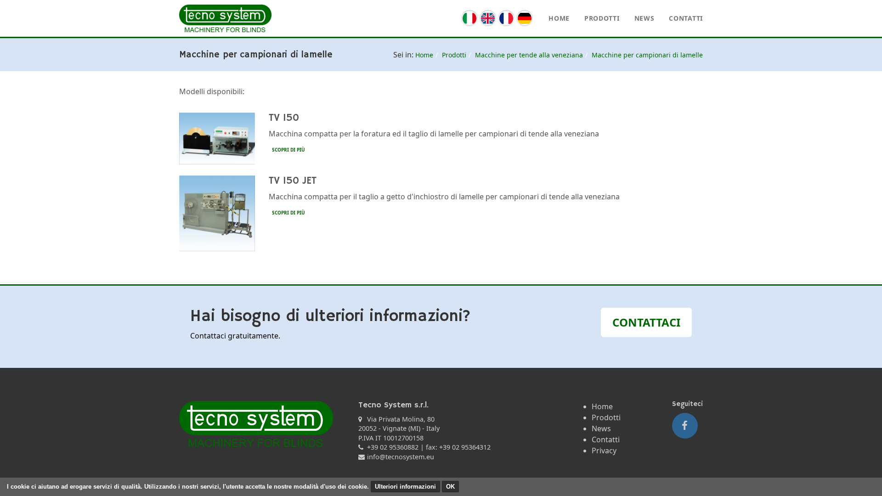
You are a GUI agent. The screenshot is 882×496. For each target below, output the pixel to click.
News (644, 18)
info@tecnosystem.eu (400, 456)
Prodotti (602, 18)
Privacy (604, 450)
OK (450, 486)
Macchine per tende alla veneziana (529, 55)
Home (559, 18)
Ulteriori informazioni (405, 486)
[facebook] (685, 426)
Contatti (686, 18)
